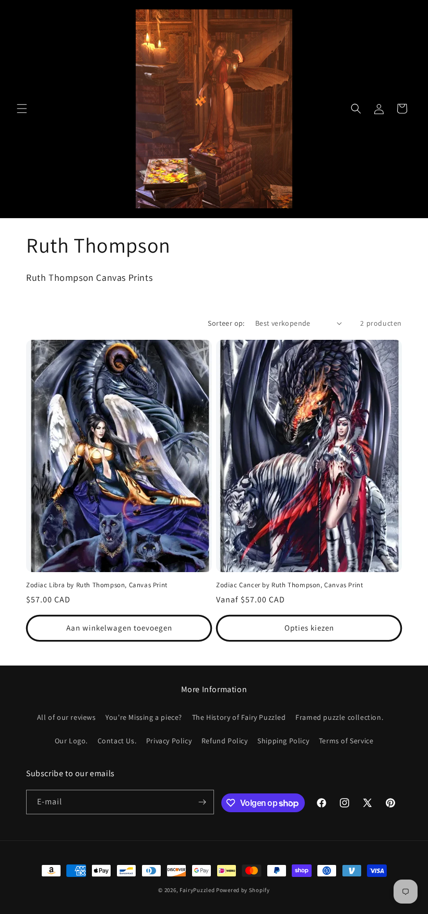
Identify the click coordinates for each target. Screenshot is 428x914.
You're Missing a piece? (143, 717)
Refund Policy (224, 740)
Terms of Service (346, 740)
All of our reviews (66, 717)
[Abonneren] (202, 802)
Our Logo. (71, 740)
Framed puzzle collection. (339, 717)
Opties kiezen (309, 628)
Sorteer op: (226, 323)
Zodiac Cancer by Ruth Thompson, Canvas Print (289, 585)
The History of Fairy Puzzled (239, 717)
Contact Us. (117, 740)
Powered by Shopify (243, 890)
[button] (21, 108)
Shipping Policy (283, 740)
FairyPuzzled (197, 890)
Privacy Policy (169, 740)
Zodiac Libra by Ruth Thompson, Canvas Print (97, 585)
